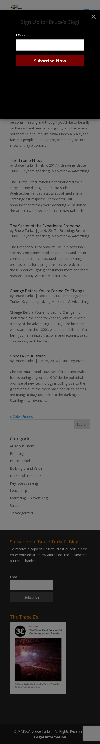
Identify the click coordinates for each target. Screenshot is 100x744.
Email (20, 34)
